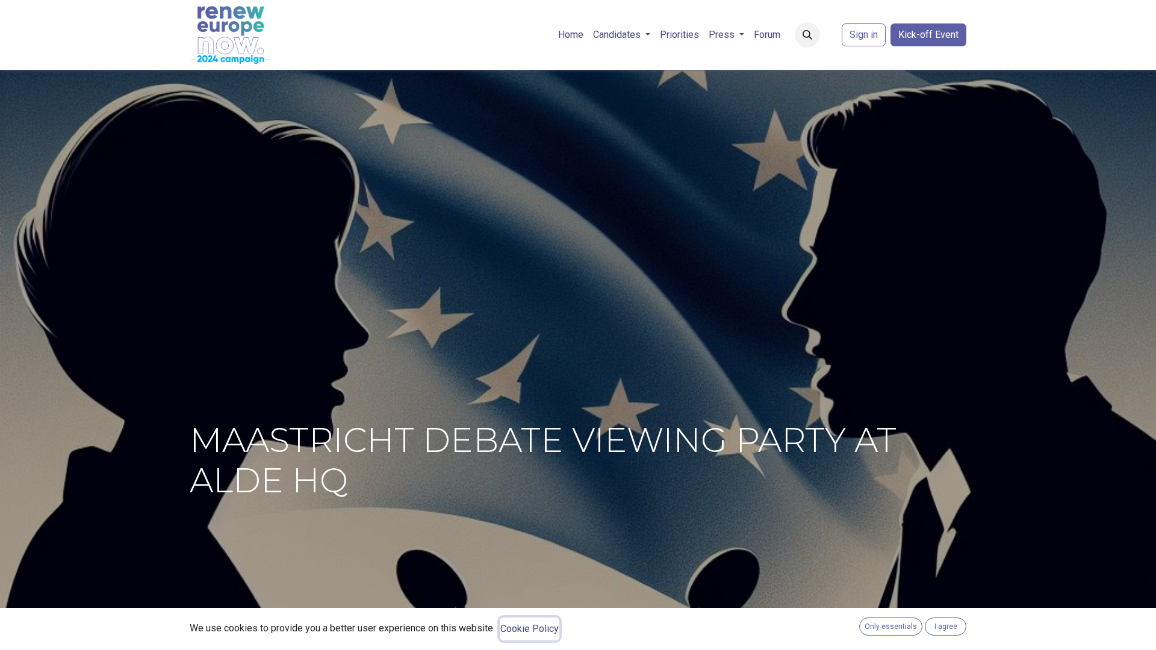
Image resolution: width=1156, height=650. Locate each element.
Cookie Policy (529, 628)
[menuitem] (570, 35)
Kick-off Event (928, 34)
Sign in (864, 34)
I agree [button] (945, 626)
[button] (807, 35)
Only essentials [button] (891, 626)
